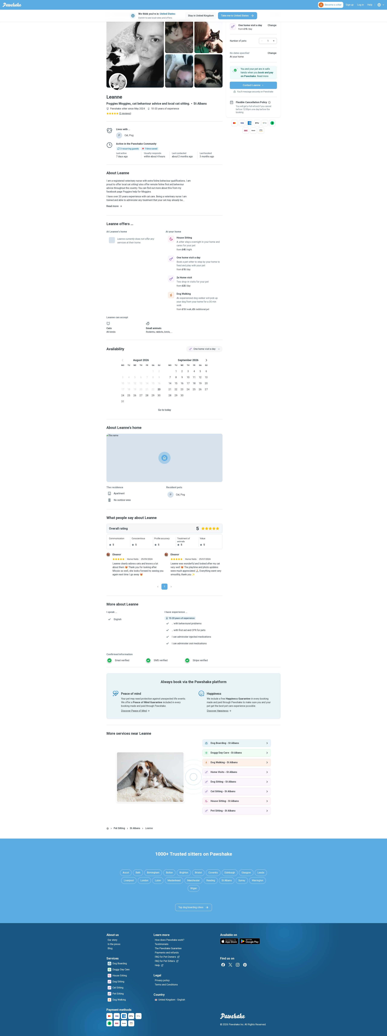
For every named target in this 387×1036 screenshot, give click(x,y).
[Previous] (158, 587)
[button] (253, 72)
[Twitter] (230, 965)
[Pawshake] (12, 5)
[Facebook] (223, 965)
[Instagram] (238, 965)
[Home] (107, 828)
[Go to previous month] (123, 360)
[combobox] (204, 349)
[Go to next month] (206, 360)
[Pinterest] (245, 965)
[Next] (171, 587)
